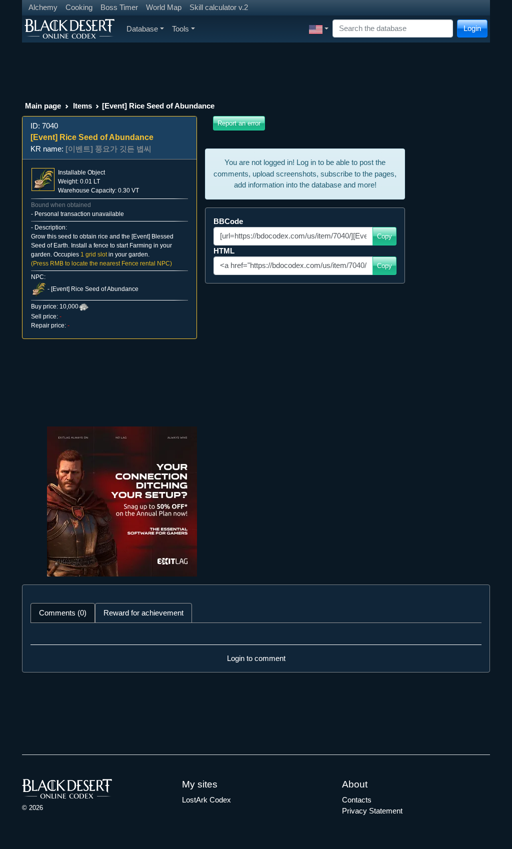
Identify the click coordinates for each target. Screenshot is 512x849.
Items (82, 106)
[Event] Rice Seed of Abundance (94, 289)
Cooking (79, 7)
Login (472, 28)
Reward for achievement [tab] (144, 612)
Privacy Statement (372, 810)
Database (142, 28)
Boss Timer (119, 7)
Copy (384, 236)
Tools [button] (180, 28)
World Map (164, 7)
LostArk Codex (206, 800)
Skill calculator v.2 (219, 7)
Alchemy (43, 7)
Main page (43, 106)
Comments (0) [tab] (62, 612)
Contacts (357, 800)
